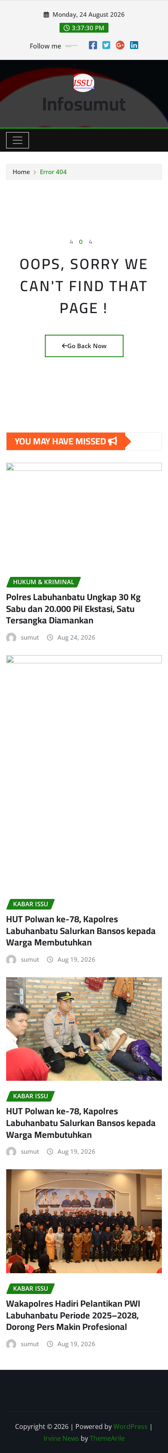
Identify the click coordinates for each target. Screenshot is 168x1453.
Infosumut (84, 103)
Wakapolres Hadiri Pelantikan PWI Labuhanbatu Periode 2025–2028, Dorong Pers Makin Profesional (73, 1315)
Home (21, 172)
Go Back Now (86, 346)
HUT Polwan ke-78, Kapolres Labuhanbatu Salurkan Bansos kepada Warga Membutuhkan (81, 930)
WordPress (130, 1426)
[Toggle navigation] (17, 140)
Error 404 (53, 172)
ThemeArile (107, 1438)
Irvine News (61, 1438)
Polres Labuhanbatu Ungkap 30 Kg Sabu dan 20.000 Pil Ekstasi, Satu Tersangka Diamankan (73, 608)
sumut (30, 637)
